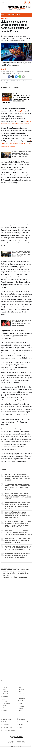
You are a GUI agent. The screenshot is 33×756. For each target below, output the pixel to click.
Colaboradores (6, 703)
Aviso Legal (22, 719)
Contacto (5, 722)
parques (19, 81)
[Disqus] (16, 605)
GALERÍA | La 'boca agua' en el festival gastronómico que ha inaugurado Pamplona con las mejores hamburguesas (16, 99)
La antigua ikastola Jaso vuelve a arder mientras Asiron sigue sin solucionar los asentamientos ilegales (18, 532)
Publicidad (6, 724)
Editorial (5, 701)
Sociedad (5, 693)
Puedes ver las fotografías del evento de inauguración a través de (16, 143)
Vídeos (20, 710)
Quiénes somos (7, 719)
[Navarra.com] (16, 6)
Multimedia (21, 706)
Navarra (4, 685)
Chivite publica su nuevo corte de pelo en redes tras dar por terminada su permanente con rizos (18, 540)
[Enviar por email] (23, 76)
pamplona (6, 81)
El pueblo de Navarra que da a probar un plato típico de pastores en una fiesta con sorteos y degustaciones (21, 154)
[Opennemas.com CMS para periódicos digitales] (16, 743)
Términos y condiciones (20, 569)
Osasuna (4, 710)
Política (5, 687)
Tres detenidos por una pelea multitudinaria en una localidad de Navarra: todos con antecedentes (21, 323)
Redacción (4, 69)
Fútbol (20, 687)
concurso (13, 81)
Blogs (4, 705)
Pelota (20, 691)
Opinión (4, 699)
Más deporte (22, 698)
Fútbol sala (21, 696)
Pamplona (20, 111)
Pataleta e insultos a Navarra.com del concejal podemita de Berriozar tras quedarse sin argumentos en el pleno (18, 548)
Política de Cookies (8, 727)
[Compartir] (9, 76)
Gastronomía (5, 82)
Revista (20, 703)
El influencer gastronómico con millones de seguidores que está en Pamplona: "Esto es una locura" (21, 254)
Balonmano (21, 693)
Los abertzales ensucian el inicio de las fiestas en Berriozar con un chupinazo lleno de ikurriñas (17, 555)
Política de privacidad (9, 730)
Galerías (21, 708)
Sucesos (5, 689)
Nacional (20, 701)
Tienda (20, 727)
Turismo (21, 724)
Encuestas (5, 708)
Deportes (20, 685)
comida (25, 81)
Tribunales (5, 691)
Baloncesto (21, 689)
